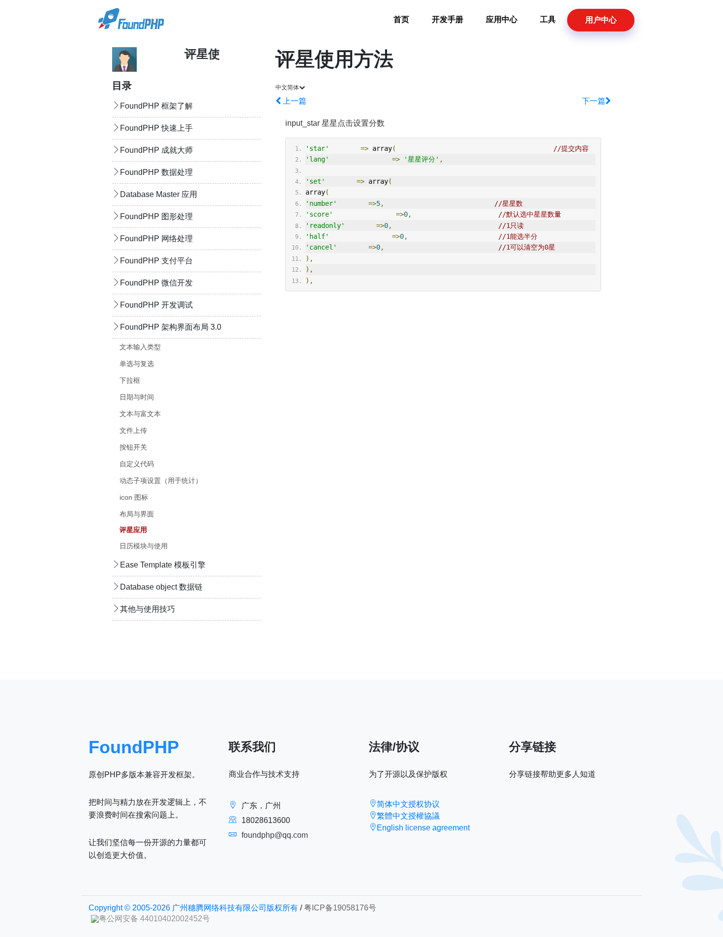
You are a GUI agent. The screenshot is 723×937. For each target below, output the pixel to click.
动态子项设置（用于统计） (161, 480)
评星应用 (133, 530)
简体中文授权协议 (408, 804)
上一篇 (293, 101)
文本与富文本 (140, 414)
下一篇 (593, 101)
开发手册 (447, 19)
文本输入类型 (140, 347)
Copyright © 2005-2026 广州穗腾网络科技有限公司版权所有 (193, 908)
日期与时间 (137, 397)
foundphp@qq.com (274, 835)
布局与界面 (137, 514)
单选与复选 (137, 364)
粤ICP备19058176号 (340, 908)
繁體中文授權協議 (408, 816)
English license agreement (423, 827)
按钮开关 (133, 447)
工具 (548, 19)
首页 (401, 19)
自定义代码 (137, 464)
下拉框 (130, 380)
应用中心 (501, 19)
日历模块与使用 (144, 546)
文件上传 (133, 430)
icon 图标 (134, 497)
